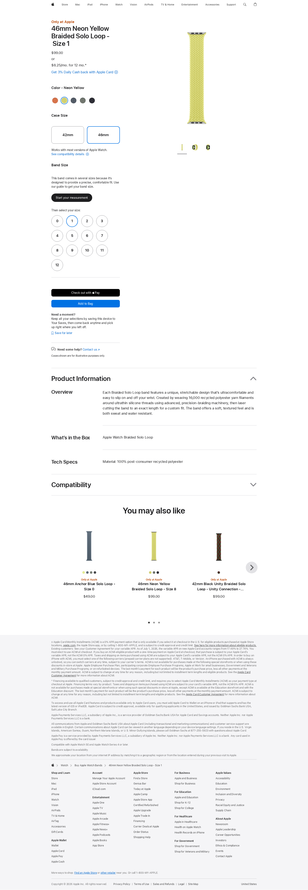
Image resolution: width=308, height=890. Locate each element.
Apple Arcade (100, 818)
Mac (53, 783)
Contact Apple (224, 856)
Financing (139, 821)
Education (221, 783)
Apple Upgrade (142, 810)
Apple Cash (58, 861)
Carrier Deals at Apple (146, 826)
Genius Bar (139, 783)
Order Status (140, 832)
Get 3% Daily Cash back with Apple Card (82, 72)
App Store (98, 845)
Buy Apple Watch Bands (88, 765)
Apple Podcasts (101, 834)
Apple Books (99, 840)
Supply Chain (223, 810)
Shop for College (184, 808)
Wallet (54, 845)
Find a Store (140, 778)
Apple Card (57, 851)
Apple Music (99, 813)
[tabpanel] (197, 79)
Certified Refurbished (145, 805)
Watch (64, 765)
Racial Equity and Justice (230, 805)
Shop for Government (187, 846)
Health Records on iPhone (189, 832)
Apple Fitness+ (100, 824)
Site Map (193, 884)
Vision (54, 805)
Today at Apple (142, 789)
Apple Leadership (226, 829)
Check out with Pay (85, 292)
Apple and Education (186, 797)
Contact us (91, 349)
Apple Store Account (104, 783)
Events (219, 851)
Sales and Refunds (163, 884)
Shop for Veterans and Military (192, 851)
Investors (221, 840)
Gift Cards (57, 832)
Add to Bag (85, 303)
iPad (54, 789)
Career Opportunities (228, 834)
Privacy (220, 799)
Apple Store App (142, 799)
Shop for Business (185, 783)
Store (54, 778)
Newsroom (222, 824)
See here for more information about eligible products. (225, 645)
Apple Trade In (141, 815)
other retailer (108, 872)
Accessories (58, 826)
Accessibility (223, 778)
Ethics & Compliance (227, 845)
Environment (223, 789)
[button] (245, 4)
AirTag (55, 821)
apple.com (69, 645)
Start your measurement (72, 197)
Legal (181, 884)
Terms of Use (141, 884)
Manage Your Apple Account (108, 778)
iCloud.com (99, 789)
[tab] (182, 148)
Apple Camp (140, 794)
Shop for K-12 (182, 802)
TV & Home (58, 815)
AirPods (55, 810)
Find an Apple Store (85, 872)
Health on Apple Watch (188, 827)
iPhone (55, 794)
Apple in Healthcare (186, 821)
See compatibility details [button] (68, 154)
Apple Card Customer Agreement (205, 694)
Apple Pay (57, 856)
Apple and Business (186, 778)
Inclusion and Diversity (229, 794)
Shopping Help (141, 837)
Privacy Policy (121, 884)
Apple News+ (100, 829)
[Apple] (52, 765)
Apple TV (97, 808)
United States (249, 884)
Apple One (98, 802)
